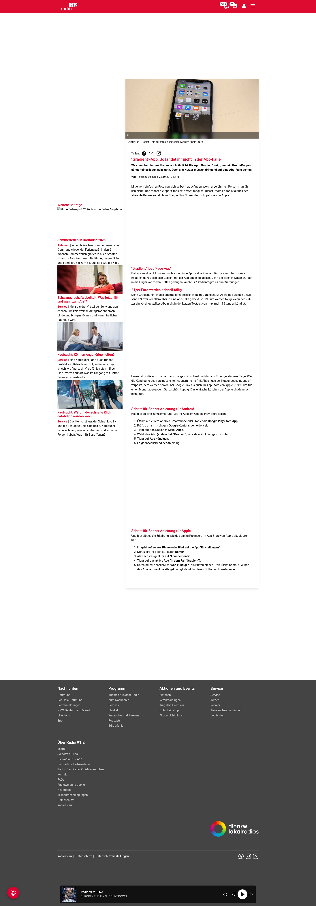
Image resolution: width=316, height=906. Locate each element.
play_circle (242, 894)
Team (61, 749)
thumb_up (250, 894)
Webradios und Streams (123, 715)
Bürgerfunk (115, 725)
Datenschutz (65, 800)
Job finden (217, 715)
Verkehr (215, 705)
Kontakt (62, 774)
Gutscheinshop (169, 710)
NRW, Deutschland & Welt (73, 710)
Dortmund (63, 695)
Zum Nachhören (118, 700)
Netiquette (64, 790)
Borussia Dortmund (69, 700)
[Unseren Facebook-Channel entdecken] (248, 856)
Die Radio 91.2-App (69, 759)
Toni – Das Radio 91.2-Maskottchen (80, 769)
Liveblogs (63, 715)
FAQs (60, 779)
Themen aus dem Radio (123, 695)
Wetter (214, 700)
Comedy (113, 705)
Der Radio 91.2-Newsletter (74, 764)
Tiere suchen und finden (225, 710)
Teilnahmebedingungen (72, 795)
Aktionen (165, 695)
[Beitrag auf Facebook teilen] (144, 153)
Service (215, 695)
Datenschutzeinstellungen (112, 856)
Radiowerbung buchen (71, 784)
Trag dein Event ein (171, 705)
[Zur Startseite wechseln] (69, 6)
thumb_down (234, 894)
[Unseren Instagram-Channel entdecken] (256, 856)
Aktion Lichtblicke (170, 715)
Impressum (64, 805)
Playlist (113, 710)
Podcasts (114, 720)
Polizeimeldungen (68, 705)
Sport (60, 720)
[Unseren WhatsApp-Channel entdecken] (241, 856)
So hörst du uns (67, 754)
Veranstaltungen (170, 700)
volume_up (225, 894)
